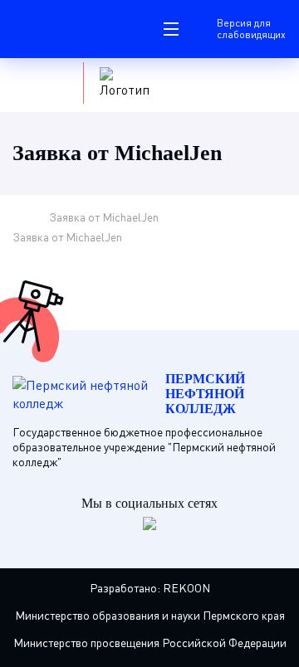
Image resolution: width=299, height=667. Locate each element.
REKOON (186, 588)
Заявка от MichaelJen (104, 217)
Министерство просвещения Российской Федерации (150, 642)
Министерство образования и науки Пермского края (150, 615)
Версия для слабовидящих (251, 29)
